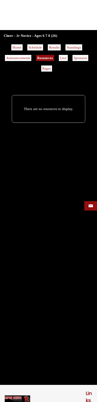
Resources (45, 58)
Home (16, 47)
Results (54, 47)
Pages (46, 68)
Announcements (18, 58)
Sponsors (80, 58)
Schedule (35, 47)
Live (63, 58)
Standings (74, 47)
